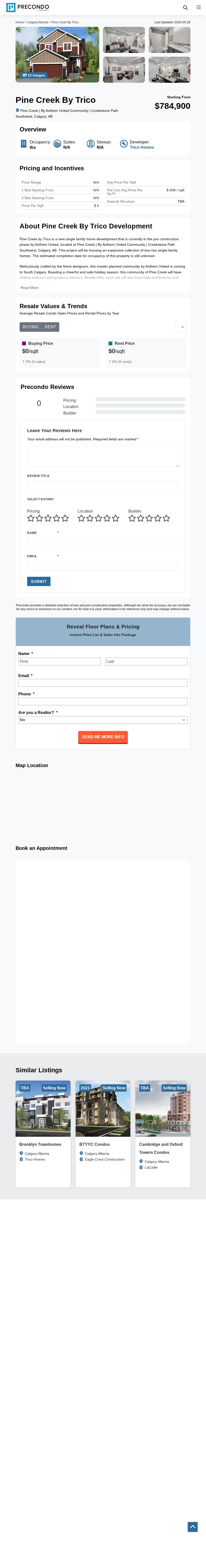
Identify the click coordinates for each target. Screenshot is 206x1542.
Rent (50, 327)
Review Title (38, 476)
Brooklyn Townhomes (40, 1144)
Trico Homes (142, 147)
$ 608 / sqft (175, 190)
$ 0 (96, 205)
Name (32, 533)
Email (32, 556)
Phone (26, 694)
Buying (30, 327)
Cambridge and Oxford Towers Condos (161, 1148)
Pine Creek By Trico (65, 22)
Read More (29, 288)
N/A (96, 198)
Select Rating (40, 499)
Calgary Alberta (37, 22)
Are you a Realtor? (38, 712)
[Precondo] (27, 8)
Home (20, 22)
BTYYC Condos (94, 1144)
